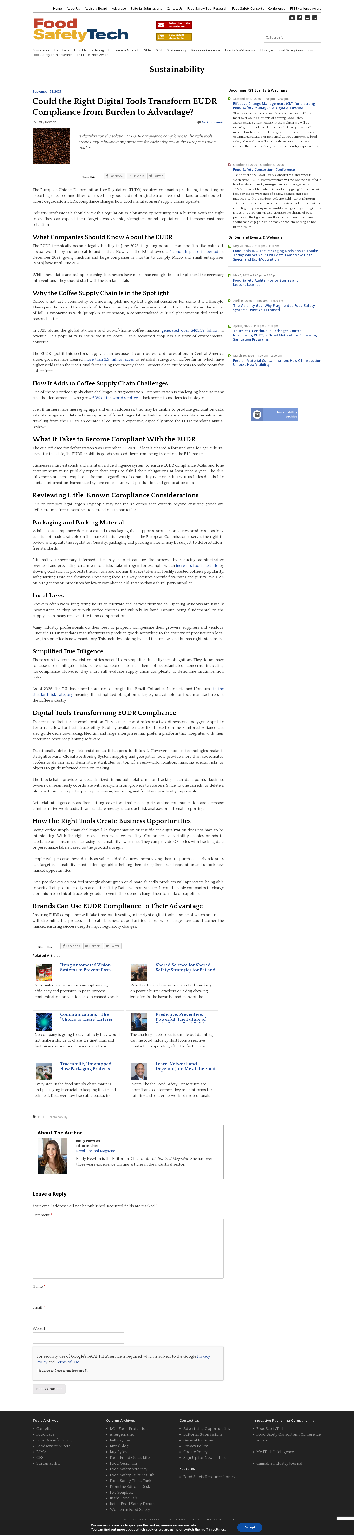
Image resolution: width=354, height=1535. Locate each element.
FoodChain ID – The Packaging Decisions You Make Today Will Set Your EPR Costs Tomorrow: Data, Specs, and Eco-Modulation (275, 254)
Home (57, 8)
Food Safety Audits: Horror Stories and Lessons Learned (266, 282)
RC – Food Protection (129, 1429)
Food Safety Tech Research (207, 8)
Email (39, 1307)
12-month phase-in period (194, 251)
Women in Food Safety (130, 1510)
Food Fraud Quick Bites (130, 1457)
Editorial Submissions (146, 8)
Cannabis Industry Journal (279, 1463)
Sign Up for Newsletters (204, 1457)
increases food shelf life (197, 565)
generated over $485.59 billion (190, 330)
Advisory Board (96, 8)
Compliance (41, 50)
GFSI (159, 50)
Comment (42, 1215)
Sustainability (177, 50)
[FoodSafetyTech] (80, 34)
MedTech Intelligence (275, 1452)
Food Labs (61, 50)
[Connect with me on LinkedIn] (307, 18)
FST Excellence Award (305, 8)
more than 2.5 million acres (109, 359)
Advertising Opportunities (206, 1429)
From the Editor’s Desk (130, 1486)
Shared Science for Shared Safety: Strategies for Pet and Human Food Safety (186, 970)
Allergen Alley (122, 1434)
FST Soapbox (121, 1492)
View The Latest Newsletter (174, 36)
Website (40, 1329)
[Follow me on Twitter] (292, 18)
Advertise (119, 8)
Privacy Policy (195, 1446)
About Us (73, 8)
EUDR (42, 1117)
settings (219, 1530)
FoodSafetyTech (270, 1429)
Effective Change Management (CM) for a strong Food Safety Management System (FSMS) (274, 105)
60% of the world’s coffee (115, 398)
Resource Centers (204, 50)
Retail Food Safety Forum (132, 1504)
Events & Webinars (239, 50)
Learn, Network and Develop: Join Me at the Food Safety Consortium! (186, 1069)
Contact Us (175, 8)
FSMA (147, 50)
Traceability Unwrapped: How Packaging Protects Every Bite (86, 1069)
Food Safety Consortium (295, 50)
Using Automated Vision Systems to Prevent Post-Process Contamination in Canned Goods (87, 972)
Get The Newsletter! (174, 25)
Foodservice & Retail (123, 50)
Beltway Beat (121, 1440)
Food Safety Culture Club (132, 1475)
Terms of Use (67, 1362)
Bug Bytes (118, 1452)
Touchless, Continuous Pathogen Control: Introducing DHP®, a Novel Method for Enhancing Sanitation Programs (275, 335)
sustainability (58, 1117)
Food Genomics (124, 1463)
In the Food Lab (123, 1498)
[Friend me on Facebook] (300, 18)
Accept (249, 1527)
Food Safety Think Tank (130, 1481)
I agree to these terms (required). (64, 1370)
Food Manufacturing (89, 50)
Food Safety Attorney (128, 1469)
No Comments (213, 122)
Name (39, 1286)
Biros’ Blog (119, 1446)
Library (265, 50)
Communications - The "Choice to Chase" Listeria (86, 1017)
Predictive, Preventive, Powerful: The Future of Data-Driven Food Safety (181, 1019)
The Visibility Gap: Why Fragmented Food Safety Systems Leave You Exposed (274, 307)
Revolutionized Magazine (95, 1150)
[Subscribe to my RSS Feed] (315, 18)
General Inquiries (198, 1440)
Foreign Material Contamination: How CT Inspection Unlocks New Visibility (277, 362)
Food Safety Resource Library (209, 1477)
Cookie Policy (195, 1452)
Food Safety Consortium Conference (258, 8)
